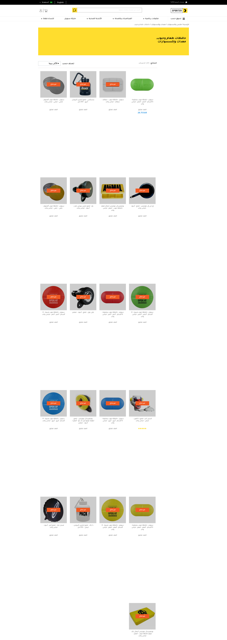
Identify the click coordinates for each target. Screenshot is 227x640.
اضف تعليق (142, 110)
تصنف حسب (68, 64)
